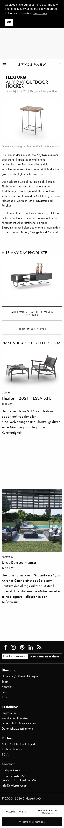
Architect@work (12, 749)
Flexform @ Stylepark (32, 329)
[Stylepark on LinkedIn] (30, 647)
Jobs (5, 697)
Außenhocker (51, 146)
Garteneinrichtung (12, 146)
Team (5, 682)
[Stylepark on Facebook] (5, 647)
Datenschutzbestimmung (17, 728)
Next (57, 278)
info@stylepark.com (14, 785)
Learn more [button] (40, 13)
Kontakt (6, 687)
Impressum (9, 713)
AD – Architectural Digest (18, 744)
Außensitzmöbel (33, 146)
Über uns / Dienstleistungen (20, 676)
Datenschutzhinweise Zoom (19, 723)
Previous (6, 278)
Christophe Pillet (48, 91)
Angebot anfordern (16, 811)
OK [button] (9, 22)
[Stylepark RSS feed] (39, 647)
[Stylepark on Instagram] (13, 647)
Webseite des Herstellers (32, 822)
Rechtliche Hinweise (15, 718)
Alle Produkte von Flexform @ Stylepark (32, 313)
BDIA (5, 755)
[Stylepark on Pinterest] (22, 647)
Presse (6, 692)
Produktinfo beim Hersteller (47, 811)
